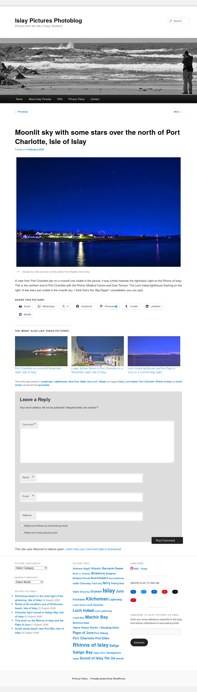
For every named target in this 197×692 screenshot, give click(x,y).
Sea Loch (92, 381)
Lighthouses (61, 381)
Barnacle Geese (112, 568)
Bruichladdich (99, 578)
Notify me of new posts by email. (41, 532)
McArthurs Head (81, 622)
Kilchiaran (79, 599)
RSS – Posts (140, 568)
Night (83, 381)
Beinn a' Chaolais (81, 573)
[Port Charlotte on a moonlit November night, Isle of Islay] (41, 351)
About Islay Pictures (40, 99)
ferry (106, 582)
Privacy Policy (76, 99)
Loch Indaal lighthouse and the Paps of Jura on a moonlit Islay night (151, 370)
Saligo (114, 645)
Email (28, 496)
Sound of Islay (91, 658)
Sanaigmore (113, 652)
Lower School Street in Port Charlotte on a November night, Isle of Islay (97, 370)
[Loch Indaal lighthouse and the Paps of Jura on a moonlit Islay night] (154, 351)
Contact (95, 99)
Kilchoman (97, 598)
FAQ (59, 99)
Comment (29, 424)
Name (28, 477)
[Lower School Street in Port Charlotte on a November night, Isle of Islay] (97, 351)
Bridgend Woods (81, 578)
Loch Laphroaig (103, 611)
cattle (76, 583)
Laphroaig (115, 599)
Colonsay (85, 583)
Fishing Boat (117, 583)
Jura (120, 591)
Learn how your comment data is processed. (94, 549)
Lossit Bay (78, 617)
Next (178, 111)
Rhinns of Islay (163, 381)
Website (27, 515)
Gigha (76, 591)
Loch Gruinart (95, 605)
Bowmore (98, 573)
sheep (76, 658)
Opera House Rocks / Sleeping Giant (96, 627)
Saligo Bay (83, 652)
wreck (120, 658)
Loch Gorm (79, 605)
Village (102, 381)
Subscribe (139, 642)
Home (19, 99)
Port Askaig (101, 633)
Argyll (86, 568)
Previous (21, 111)
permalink (43, 385)
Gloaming (85, 591)
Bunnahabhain (116, 578)
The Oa (109, 658)
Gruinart (96, 591)
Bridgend (111, 573)
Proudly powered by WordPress (108, 678)
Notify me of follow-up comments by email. (46, 525)
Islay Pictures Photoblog (48, 20)
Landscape (47, 381)
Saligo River (99, 652)
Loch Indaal (131, 381)
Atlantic (96, 568)
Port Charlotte (146, 381)
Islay (121, 381)
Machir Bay (96, 617)
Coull (94, 583)
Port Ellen (102, 638)
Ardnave (78, 568)
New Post (74, 381)
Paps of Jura (83, 632)
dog (100, 583)
